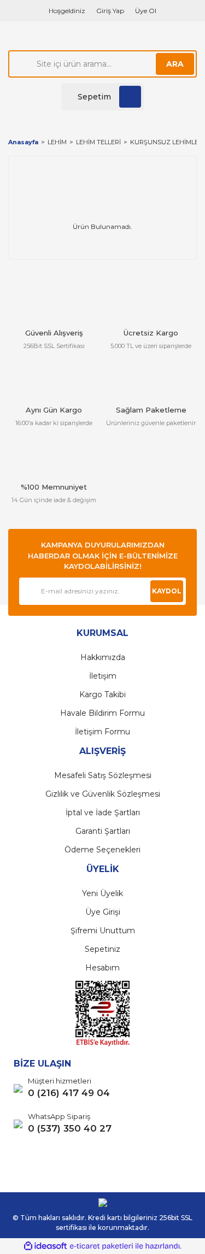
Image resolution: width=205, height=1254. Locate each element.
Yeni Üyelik (102, 893)
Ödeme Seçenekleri (102, 850)
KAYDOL (166, 591)
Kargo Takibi (102, 694)
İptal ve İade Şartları (103, 812)
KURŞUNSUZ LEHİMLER (166, 142)
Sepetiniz (102, 949)
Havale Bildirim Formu (102, 713)
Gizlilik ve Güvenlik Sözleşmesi (102, 794)
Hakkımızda (102, 657)
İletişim (102, 676)
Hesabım (102, 968)
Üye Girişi (102, 912)
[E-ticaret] (101, 1246)
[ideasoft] (45, 1246)
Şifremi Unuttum (103, 930)
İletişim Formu (102, 732)
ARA (175, 64)
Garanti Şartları (102, 831)
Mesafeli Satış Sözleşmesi (102, 775)
